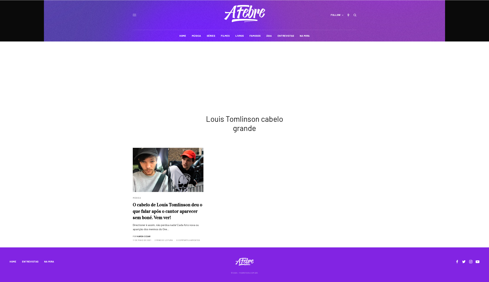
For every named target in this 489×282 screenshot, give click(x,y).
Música (137, 198)
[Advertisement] (244, 70)
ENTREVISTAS (30, 261)
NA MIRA (49, 261)
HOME (13, 261)
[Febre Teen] (244, 13)
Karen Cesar (144, 236)
